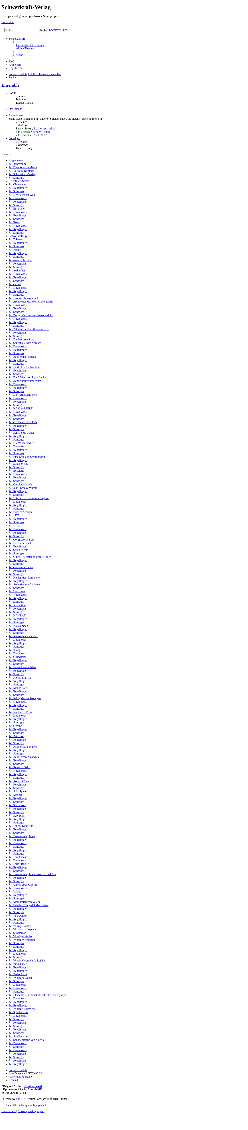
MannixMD (35, 1089)
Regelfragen (16, 115)
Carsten (25, 131)
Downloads (15, 108)
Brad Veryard (33, 1086)
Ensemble (10, 85)
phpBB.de (41, 1105)
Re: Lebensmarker (44, 128)
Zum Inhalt (7, 22)
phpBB (20, 1098)
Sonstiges (14, 138)
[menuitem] (30, 45)
